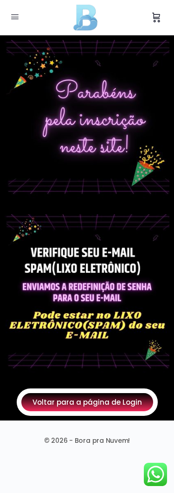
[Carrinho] (156, 17)
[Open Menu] (14, 16)
